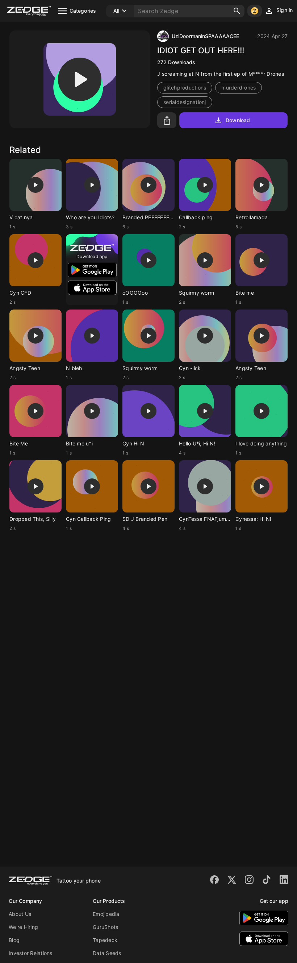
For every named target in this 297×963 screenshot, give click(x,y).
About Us (20, 914)
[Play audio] (79, 79)
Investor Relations (31, 953)
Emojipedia (106, 914)
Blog (14, 940)
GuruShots (105, 927)
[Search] (237, 11)
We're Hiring (23, 927)
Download (238, 120)
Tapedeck (105, 940)
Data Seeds (107, 953)
